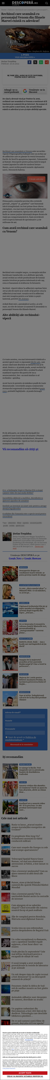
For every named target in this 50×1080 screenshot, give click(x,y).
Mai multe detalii (29, 1039)
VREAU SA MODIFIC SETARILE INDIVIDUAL (25, 1076)
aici (13, 1049)
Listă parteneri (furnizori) (9, 1068)
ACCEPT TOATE (25, 1073)
